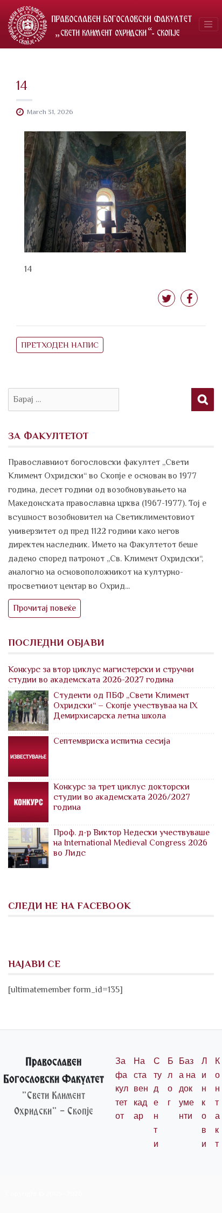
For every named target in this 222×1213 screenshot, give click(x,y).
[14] (105, 191)
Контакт (217, 1102)
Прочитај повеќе (44, 608)
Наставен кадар (141, 1088)
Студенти (158, 1102)
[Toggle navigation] (208, 24)
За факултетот (121, 1088)
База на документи (187, 1088)
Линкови (204, 1102)
